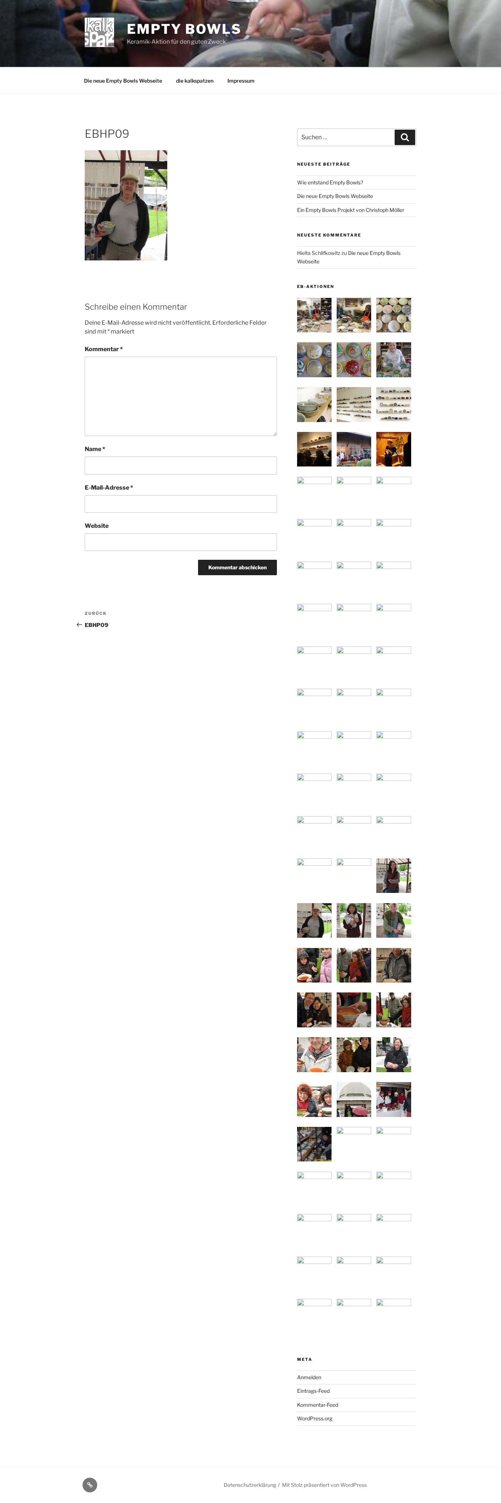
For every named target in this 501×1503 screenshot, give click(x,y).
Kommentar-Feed (317, 1405)
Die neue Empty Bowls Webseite (123, 81)
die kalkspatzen (194, 81)
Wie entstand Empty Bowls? (330, 182)
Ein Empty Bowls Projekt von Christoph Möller (350, 210)
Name (95, 449)
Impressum (241, 81)
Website (97, 525)
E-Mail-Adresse (109, 487)
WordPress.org (314, 1418)
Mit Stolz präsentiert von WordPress (324, 1485)
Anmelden (309, 1377)
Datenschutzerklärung (250, 1485)
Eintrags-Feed (313, 1391)
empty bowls (184, 29)
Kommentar (104, 349)
